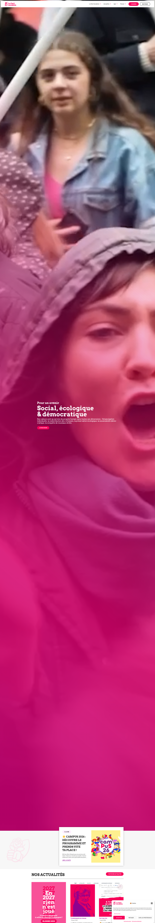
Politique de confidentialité (136, 921)
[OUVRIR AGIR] (117, 4)
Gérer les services (117, 913)
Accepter (119, 917)
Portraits (117, 883)
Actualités (81, 883)
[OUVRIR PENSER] (125, 4)
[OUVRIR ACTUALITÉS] (110, 4)
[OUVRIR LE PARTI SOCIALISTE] (100, 4)
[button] (152, 903)
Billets (89, 883)
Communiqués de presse (106, 883)
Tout (75, 883)
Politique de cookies (127, 921)
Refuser (131, 917)
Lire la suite (66, 860)
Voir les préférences (145, 917)
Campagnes (96, 883)
